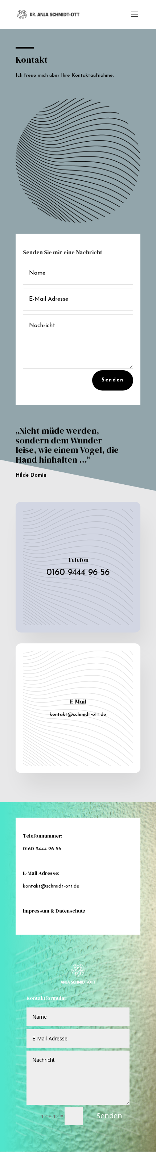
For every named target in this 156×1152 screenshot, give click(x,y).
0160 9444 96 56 (78, 572)
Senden (113, 380)
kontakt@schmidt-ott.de (78, 714)
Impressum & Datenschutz (54, 910)
